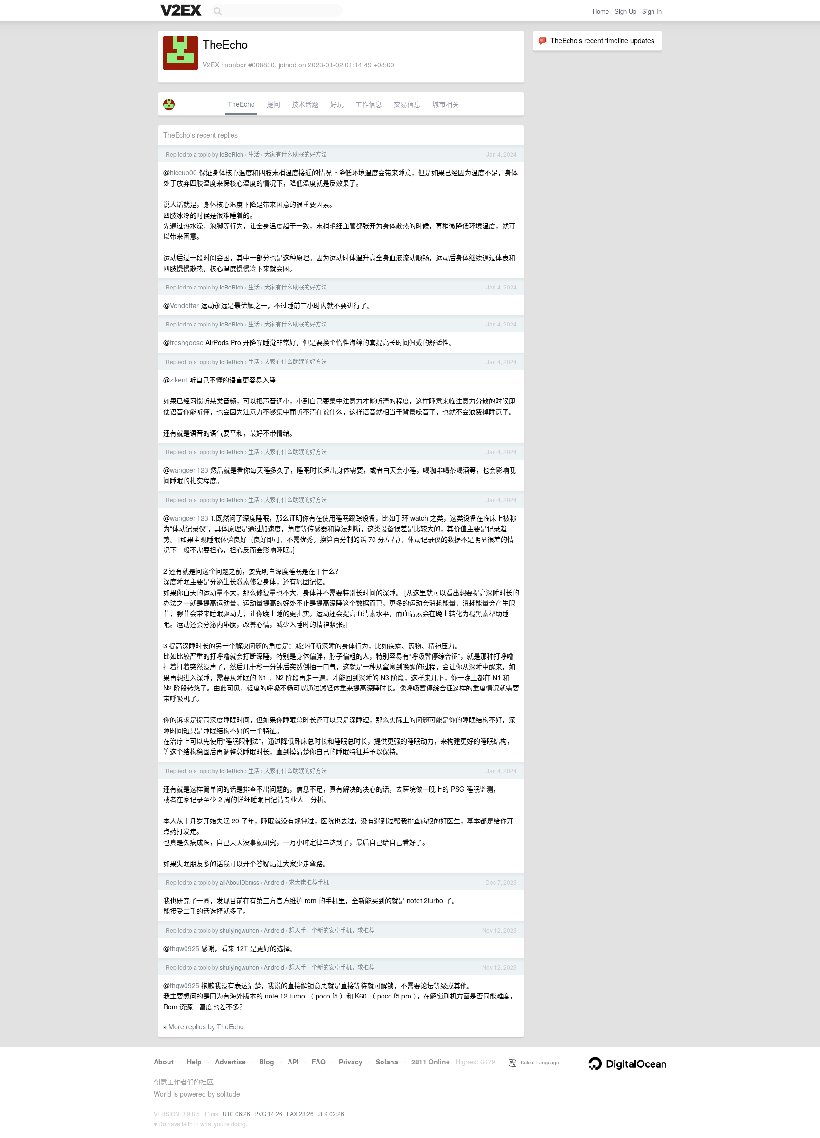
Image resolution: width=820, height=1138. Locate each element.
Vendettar (184, 305)
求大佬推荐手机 (309, 882)
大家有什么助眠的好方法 (295, 154)
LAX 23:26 (300, 1114)
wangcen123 (189, 470)
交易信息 (407, 104)
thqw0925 (184, 948)
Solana (387, 1061)
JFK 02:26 (331, 1114)
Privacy (351, 1061)
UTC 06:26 (236, 1114)
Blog (266, 1061)
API (293, 1061)
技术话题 (305, 104)
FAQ (319, 1061)
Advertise (230, 1061)
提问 (273, 104)
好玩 (337, 104)
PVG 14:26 (268, 1114)
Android (274, 882)
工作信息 (368, 104)
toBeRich (231, 154)
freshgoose (187, 342)
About (164, 1061)
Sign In (652, 11)
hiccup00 (183, 172)
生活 (254, 154)
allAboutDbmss (239, 882)
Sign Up (625, 11)
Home (601, 11)
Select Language (537, 1062)
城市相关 (445, 104)
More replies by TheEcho (206, 1026)
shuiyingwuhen (239, 930)
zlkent (178, 379)
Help (194, 1061)
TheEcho (241, 104)
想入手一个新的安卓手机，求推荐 (331, 930)
